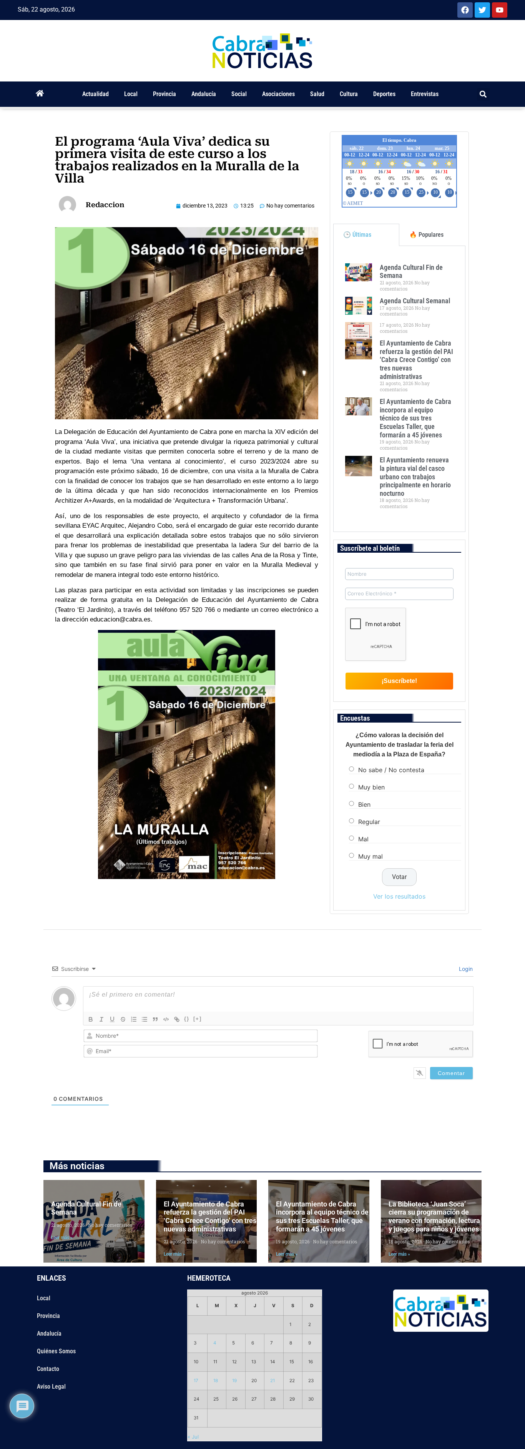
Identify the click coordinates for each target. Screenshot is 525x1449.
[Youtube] (499, 10)
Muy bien (371, 787)
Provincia (164, 94)
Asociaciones (278, 94)
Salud (317, 94)
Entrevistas (425, 94)
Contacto (48, 1369)
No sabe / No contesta (391, 770)
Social (239, 94)
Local (131, 94)
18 (215, 1380)
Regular (369, 822)
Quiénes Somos (56, 1351)
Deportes (384, 94)
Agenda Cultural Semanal (415, 301)
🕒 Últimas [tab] (357, 234)
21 (272, 1380)
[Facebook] (465, 10)
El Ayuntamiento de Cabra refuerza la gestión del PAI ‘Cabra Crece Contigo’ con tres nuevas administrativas (416, 359)
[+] (197, 1019)
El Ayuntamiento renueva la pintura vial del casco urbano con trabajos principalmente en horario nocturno (415, 476)
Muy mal (370, 856)
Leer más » (62, 1237)
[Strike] (123, 1019)
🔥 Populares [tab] (426, 234)
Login (465, 968)
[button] (483, 94)
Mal (363, 839)
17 (196, 1380)
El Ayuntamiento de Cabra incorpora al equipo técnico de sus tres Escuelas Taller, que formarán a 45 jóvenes (415, 418)
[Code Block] (166, 1019)
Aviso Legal (51, 1386)
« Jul (193, 1437)
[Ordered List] (133, 1019)
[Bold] (90, 1019)
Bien (364, 804)
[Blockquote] (155, 1019)
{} (186, 1019)
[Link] (176, 1019)
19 (234, 1380)
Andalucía (203, 94)
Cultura (349, 94)
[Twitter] (482, 10)
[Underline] (112, 1019)
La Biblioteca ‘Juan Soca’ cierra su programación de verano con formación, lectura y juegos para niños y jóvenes (434, 1216)
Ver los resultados (399, 896)
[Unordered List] (144, 1019)
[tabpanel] (399, 389)
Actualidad (95, 94)
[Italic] (101, 1019)
